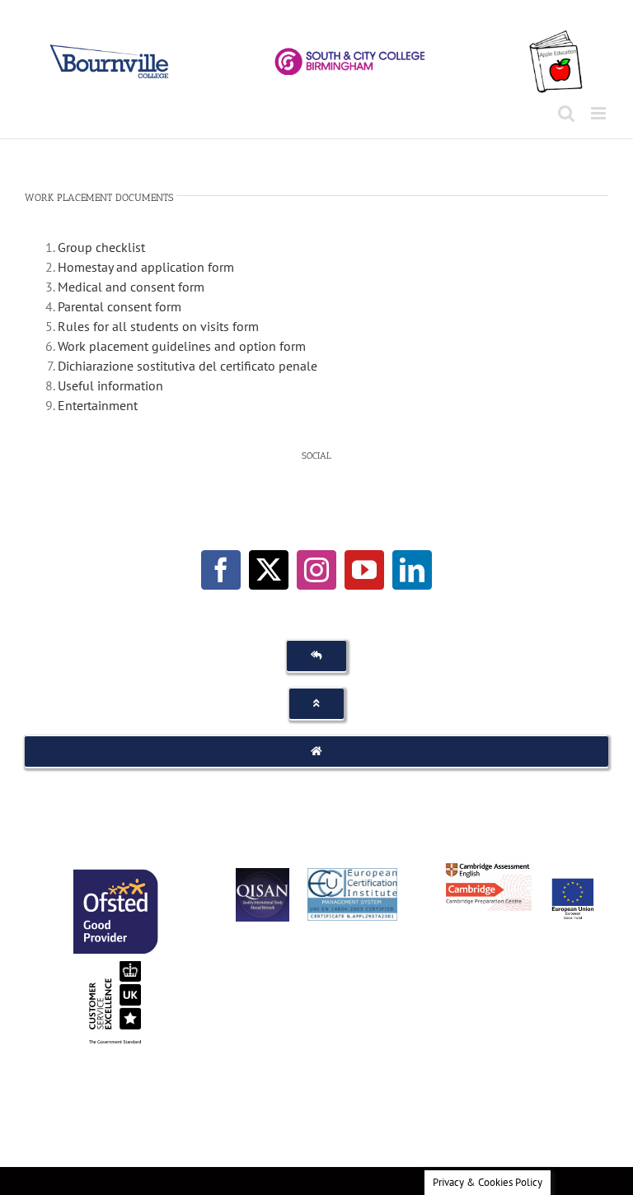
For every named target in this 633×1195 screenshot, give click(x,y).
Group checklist (101, 247)
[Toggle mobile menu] (599, 113)
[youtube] (364, 570)
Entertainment (98, 405)
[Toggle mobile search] (566, 113)
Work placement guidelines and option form (182, 346)
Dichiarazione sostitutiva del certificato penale (187, 365)
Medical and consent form (131, 286)
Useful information (110, 385)
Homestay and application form (146, 267)
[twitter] (268, 570)
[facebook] (221, 570)
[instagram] (316, 570)
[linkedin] (412, 570)
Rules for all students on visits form (158, 326)
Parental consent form (119, 306)
